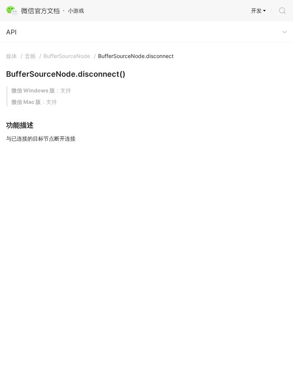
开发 (256, 10)
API (11, 32)
